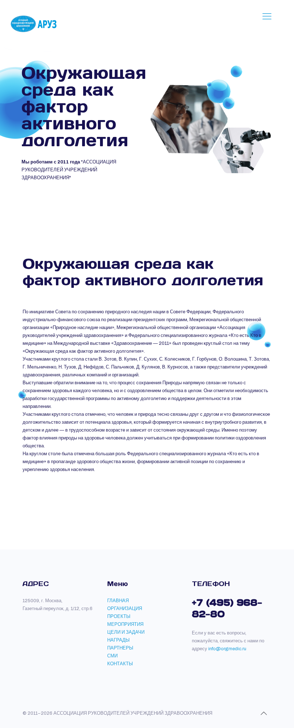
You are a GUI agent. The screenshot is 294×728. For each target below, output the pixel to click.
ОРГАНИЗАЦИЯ (124, 608)
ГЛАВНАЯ (118, 600)
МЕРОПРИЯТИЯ (125, 624)
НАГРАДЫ (118, 640)
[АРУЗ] (35, 23)
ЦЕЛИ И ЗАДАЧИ (125, 632)
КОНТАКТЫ (120, 663)
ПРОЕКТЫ (119, 616)
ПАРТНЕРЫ (120, 648)
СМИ (112, 655)
